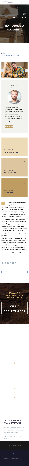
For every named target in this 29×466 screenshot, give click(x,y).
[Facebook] (3, 263)
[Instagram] (15, 453)
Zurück (6, 272)
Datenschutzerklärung (16, 458)
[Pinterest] (8, 263)
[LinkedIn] (13, 263)
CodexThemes (18, 445)
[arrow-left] (2, 70)
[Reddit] (16, 263)
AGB (25, 458)
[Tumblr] (10, 263)
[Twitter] (5, 263)
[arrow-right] (26, 70)
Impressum (5, 458)
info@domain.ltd (16, 397)
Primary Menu (26, 2)
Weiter (23, 272)
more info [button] (9, 126)
